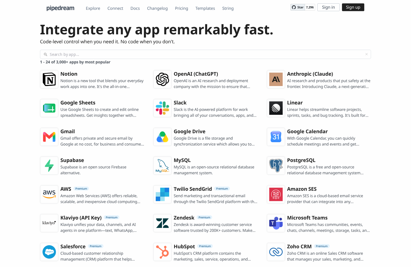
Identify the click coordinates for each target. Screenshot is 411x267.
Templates (205, 8)
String (228, 8)
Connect (115, 8)
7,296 (310, 7)
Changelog (157, 8)
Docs (135, 8)
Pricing (181, 8)
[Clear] (367, 54)
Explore (93, 8)
